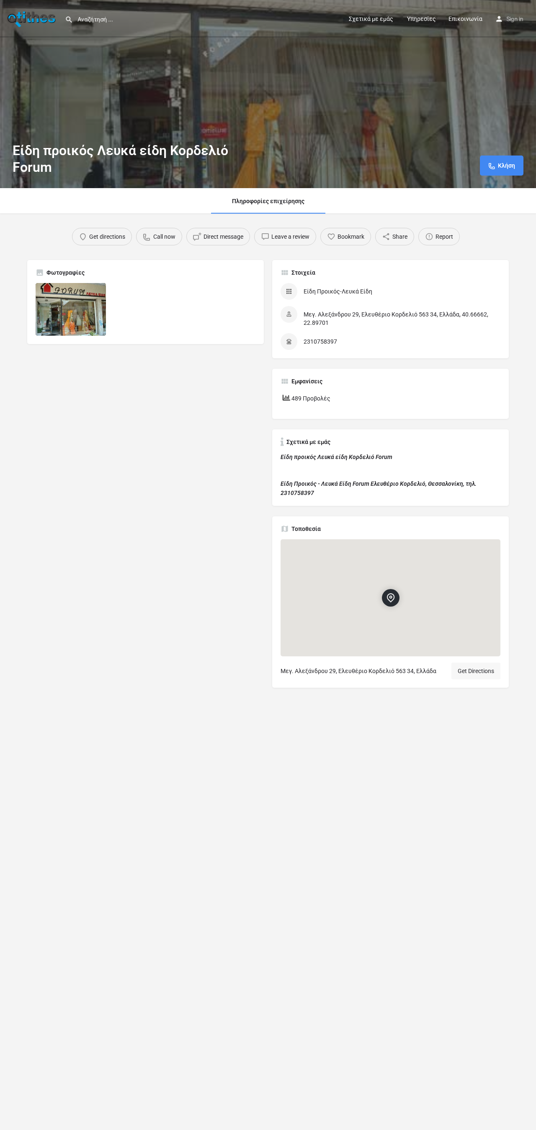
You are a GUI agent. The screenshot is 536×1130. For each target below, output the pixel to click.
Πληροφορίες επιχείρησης (268, 201)
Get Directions (476, 671)
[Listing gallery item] (71, 309)
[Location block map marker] (390, 598)
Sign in (514, 18)
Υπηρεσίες (421, 18)
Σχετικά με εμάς (371, 18)
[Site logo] (32, 18)
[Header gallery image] (268, 94)
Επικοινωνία (465, 18)
